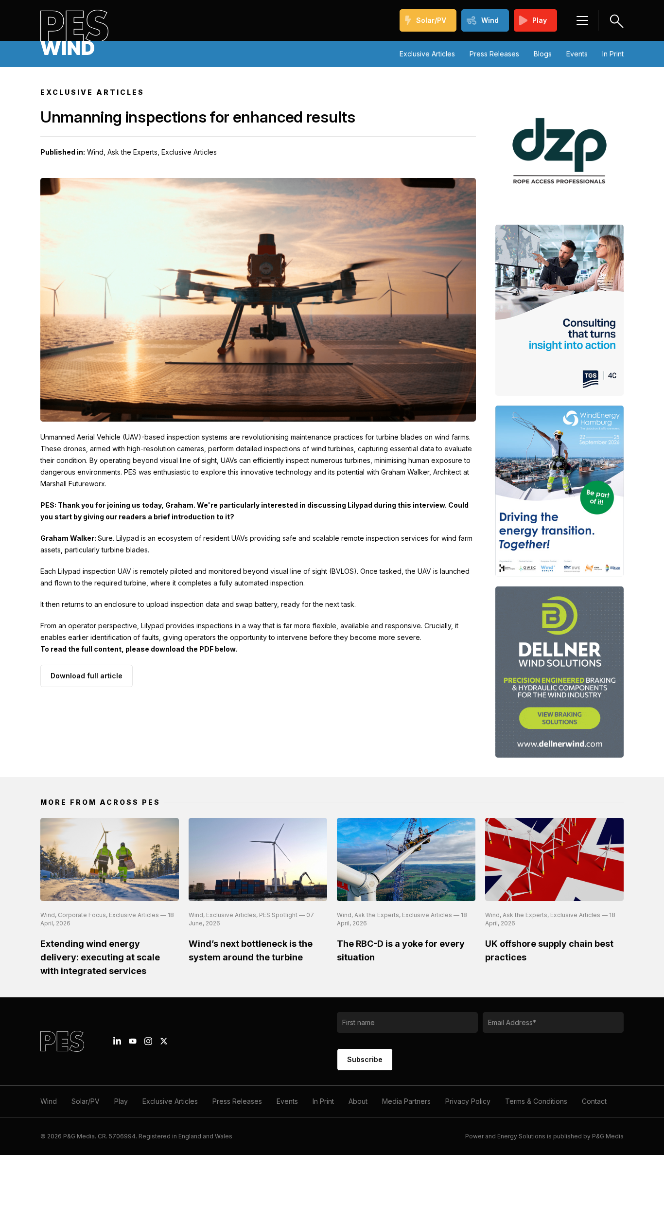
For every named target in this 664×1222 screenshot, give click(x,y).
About (358, 1101)
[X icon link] (164, 1041)
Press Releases (494, 54)
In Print (613, 54)
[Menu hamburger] (582, 20)
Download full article (86, 676)
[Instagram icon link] (148, 1041)
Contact (594, 1101)
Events (577, 54)
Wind (490, 20)
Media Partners (406, 1101)
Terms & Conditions (536, 1101)
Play (539, 20)
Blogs (543, 54)
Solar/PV (431, 20)
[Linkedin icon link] (117, 1041)
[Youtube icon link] (133, 1041)
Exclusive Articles (427, 54)
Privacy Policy (467, 1101)
